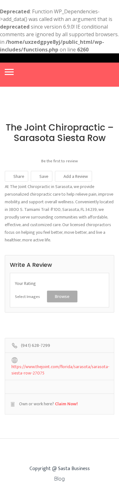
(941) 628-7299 (35, 345)
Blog (59, 478)
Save (43, 176)
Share (18, 176)
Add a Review (75, 176)
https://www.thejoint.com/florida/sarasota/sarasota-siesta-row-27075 (60, 367)
